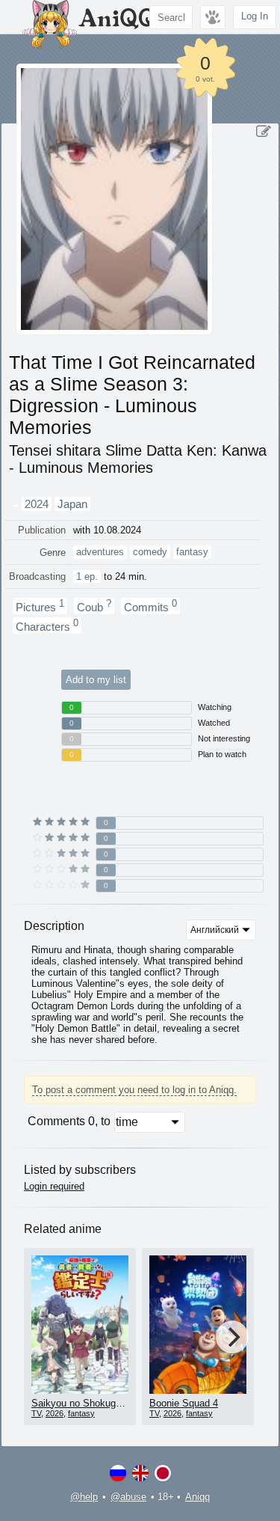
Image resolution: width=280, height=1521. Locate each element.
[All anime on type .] (16, 506)
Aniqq (197, 1496)
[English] (140, 1473)
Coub (94, 606)
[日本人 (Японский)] (163, 1473)
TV (36, 1413)
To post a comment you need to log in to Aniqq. (134, 1089)
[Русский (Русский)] (118, 1473)
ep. (87, 576)
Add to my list (96, 679)
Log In (254, 16)
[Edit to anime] (263, 131)
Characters (47, 625)
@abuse (128, 1496)
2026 (54, 1413)
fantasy (81, 1413)
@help (84, 1496)
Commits (150, 606)
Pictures (40, 606)
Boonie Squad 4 (183, 1403)
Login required (54, 1186)
